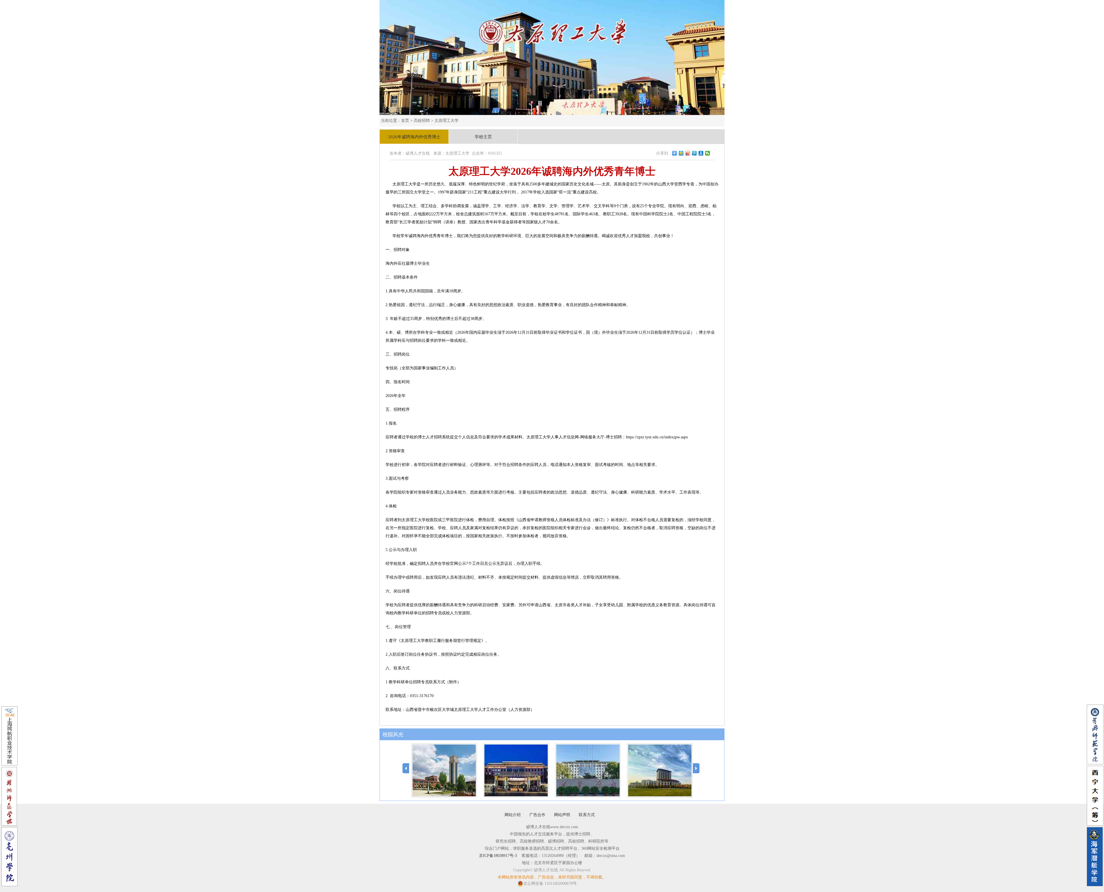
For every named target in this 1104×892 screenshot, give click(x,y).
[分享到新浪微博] (687, 153)
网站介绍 (513, 815)
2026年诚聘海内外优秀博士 (414, 137)
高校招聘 (422, 120)
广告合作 (537, 815)
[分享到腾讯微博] (694, 153)
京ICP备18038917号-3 (498, 855)
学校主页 (483, 137)
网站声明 (562, 815)
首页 (405, 120)
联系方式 (587, 815)
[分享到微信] (707, 153)
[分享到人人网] (701, 153)
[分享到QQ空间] (681, 153)
